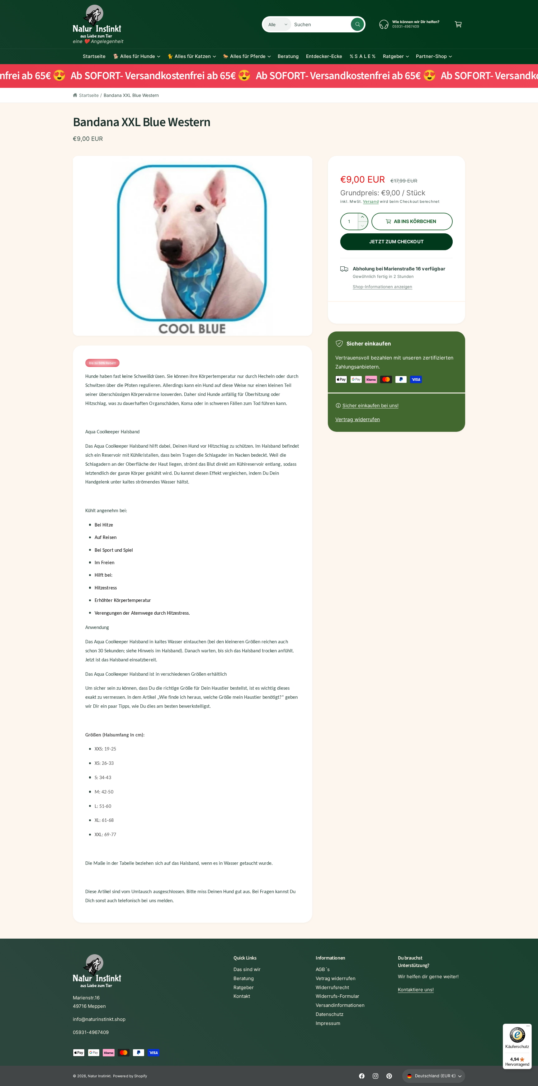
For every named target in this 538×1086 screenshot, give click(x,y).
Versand (371, 201)
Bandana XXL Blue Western (131, 95)
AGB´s (323, 969)
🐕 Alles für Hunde (134, 56)
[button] (458, 24)
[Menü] (528, 1027)
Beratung (244, 978)
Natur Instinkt (99, 1076)
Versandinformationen (340, 1005)
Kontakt (242, 996)
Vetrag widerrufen (336, 978)
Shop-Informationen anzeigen (382, 286)
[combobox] (329, 24)
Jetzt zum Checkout (396, 242)
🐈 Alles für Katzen (188, 56)
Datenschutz (329, 1014)
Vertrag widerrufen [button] (357, 419)
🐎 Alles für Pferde (244, 56)
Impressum (328, 1023)
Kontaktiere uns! (416, 990)
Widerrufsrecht (332, 987)
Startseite (89, 95)
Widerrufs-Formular (337, 996)
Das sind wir (247, 969)
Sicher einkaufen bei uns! (370, 405)
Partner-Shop (431, 56)
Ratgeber (393, 56)
